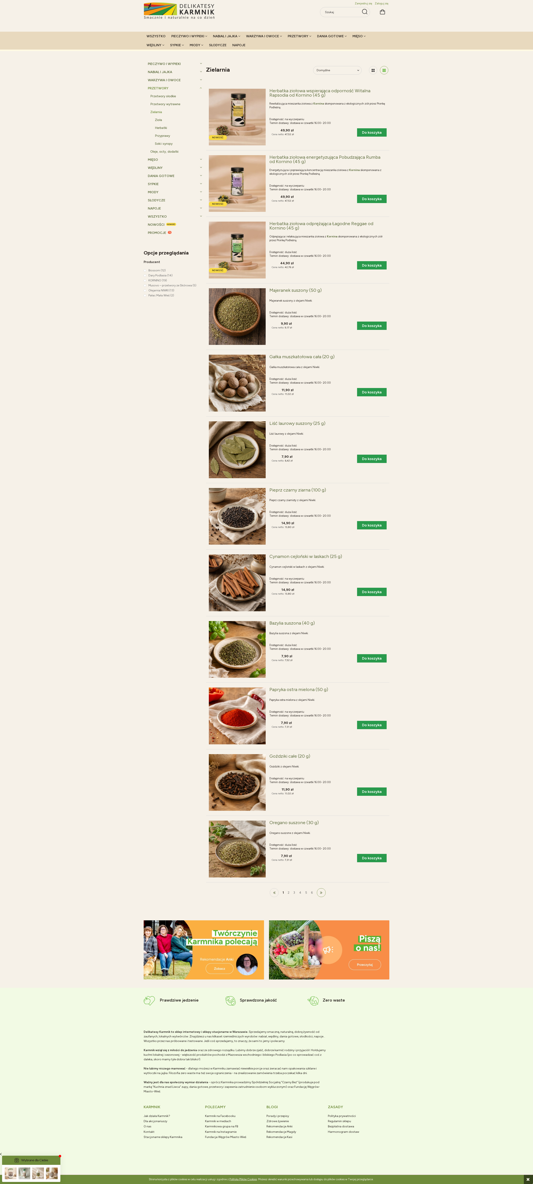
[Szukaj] (365, 12)
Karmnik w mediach (218, 1121)
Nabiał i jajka (160, 72)
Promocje (157, 233)
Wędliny (155, 168)
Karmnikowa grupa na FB (221, 1126)
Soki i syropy (164, 144)
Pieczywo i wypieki (164, 64)
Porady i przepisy (277, 1116)
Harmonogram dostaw (343, 1132)
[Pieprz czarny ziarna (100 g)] (237, 516)
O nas (147, 1126)
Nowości (156, 225)
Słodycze (156, 200)
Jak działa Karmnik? (157, 1116)
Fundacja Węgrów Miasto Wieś (225, 1137)
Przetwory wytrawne (165, 104)
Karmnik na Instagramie (221, 1132)
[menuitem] (156, 36)
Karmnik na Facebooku (220, 1116)
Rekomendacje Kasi (279, 1137)
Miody (153, 192)
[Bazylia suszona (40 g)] (237, 649)
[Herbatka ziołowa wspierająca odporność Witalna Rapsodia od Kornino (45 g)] (237, 117)
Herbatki (161, 128)
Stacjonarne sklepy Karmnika (163, 1137)
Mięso (153, 160)
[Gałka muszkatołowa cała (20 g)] (237, 383)
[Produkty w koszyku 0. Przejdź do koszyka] (382, 11)
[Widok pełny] (384, 70)
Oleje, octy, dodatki (164, 151)
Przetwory (158, 88)
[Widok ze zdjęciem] (373, 70)
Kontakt (149, 1132)
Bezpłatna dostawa (341, 1126)
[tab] (198, 976)
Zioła (158, 120)
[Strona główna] (179, 11)
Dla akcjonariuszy (155, 1121)
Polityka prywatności (342, 1116)
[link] (155, 270)
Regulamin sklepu (339, 1121)
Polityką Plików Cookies (243, 1179)
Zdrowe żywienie (277, 1121)
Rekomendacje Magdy (281, 1132)
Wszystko (157, 216)
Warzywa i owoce (164, 80)
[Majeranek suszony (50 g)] (237, 316)
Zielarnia (156, 112)
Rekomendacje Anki (279, 1126)
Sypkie (153, 184)
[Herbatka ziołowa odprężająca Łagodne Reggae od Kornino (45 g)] (237, 250)
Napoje (154, 208)
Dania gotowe (161, 176)
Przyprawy (162, 136)
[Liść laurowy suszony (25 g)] (237, 449)
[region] (204, 949)
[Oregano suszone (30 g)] (237, 849)
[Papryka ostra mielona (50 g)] (237, 715)
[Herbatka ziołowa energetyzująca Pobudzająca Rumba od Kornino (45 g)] (237, 183)
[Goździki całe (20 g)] (237, 782)
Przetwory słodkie (163, 96)
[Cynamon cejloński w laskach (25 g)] (237, 582)
